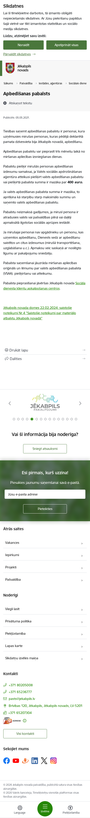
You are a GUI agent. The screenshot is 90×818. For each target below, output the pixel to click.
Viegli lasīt (12, 609)
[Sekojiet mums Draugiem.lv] (25, 760)
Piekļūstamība (15, 633)
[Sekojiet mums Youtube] (16, 760)
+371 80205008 (21, 685)
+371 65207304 (20, 713)
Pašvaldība (13, 579)
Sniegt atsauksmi (45, 449)
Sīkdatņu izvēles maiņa (21, 658)
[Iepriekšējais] (9, 403)
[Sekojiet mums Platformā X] (44, 760)
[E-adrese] (12, 720)
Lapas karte (13, 646)
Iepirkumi (12, 555)
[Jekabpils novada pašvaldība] (30, 73)
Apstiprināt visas (66, 45)
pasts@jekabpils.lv (22, 699)
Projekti (10, 567)
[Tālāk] (80, 403)
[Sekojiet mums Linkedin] (34, 760)
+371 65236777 (20, 692)
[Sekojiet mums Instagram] (53, 760)
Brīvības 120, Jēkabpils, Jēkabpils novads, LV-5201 (46, 706)
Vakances (12, 543)
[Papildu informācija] (24, 720)
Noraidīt (23, 45)
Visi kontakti (25, 734)
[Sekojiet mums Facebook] (6, 760)
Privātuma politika (18, 621)
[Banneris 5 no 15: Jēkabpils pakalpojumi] (45, 403)
